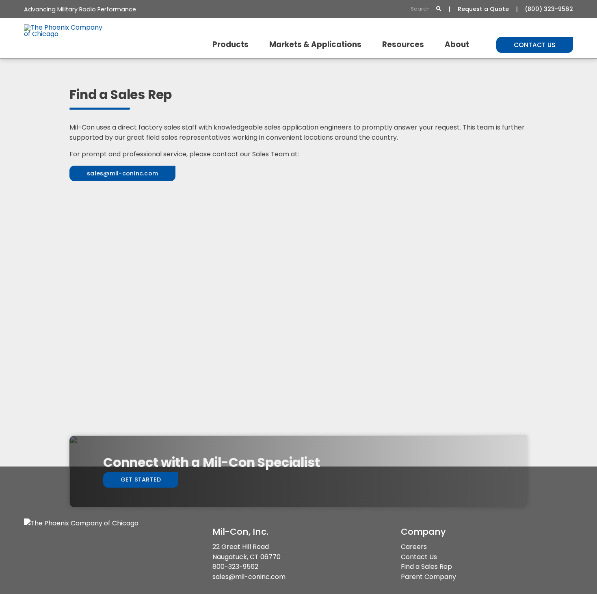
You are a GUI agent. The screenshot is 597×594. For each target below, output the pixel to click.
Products (230, 44)
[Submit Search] (438, 9)
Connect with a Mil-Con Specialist (211, 462)
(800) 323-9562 (549, 9)
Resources (403, 44)
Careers (414, 546)
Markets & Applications (315, 44)
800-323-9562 (235, 566)
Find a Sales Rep (426, 566)
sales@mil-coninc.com (249, 576)
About (457, 44)
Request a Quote (483, 9)
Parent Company (428, 576)
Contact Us (535, 45)
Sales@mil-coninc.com (122, 173)
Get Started (141, 479)
